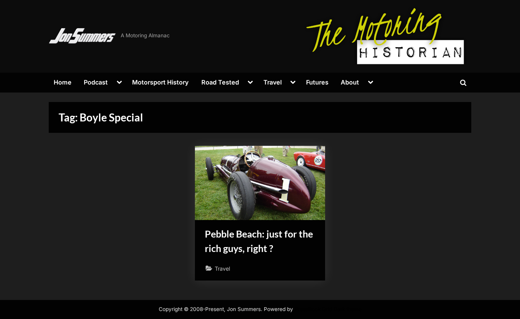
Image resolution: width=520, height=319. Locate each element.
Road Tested (220, 82)
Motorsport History (160, 82)
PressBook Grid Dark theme (328, 309)
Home (63, 82)
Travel (272, 82)
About (350, 82)
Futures (317, 82)
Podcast (96, 82)
